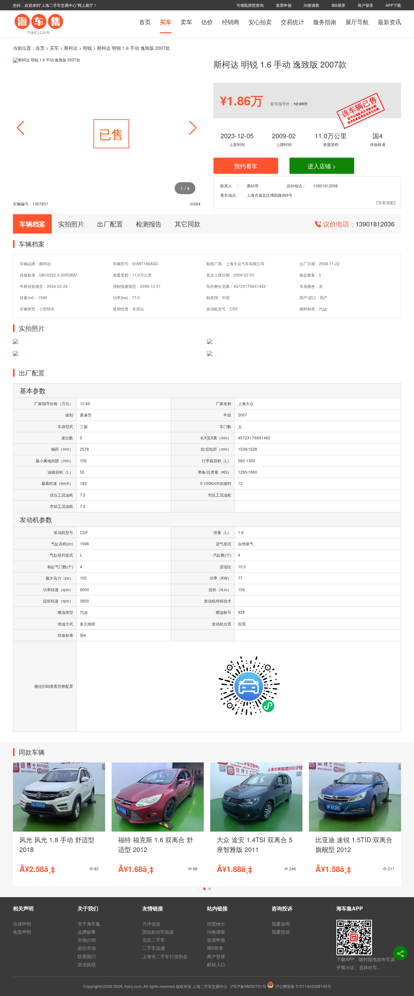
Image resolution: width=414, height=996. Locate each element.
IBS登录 (338, 5)
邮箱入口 (216, 964)
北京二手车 (153, 940)
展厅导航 (357, 21)
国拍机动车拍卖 (158, 931)
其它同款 (188, 223)
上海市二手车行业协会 (165, 956)
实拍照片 (71, 223)
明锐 (87, 48)
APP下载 (393, 5)
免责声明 (22, 931)
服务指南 (324, 21)
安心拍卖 (260, 21)
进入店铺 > (322, 166)
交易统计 (292, 21)
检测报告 (149, 223)
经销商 (230, 21)
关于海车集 (89, 923)
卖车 (186, 21)
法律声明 (22, 923)
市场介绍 (87, 940)
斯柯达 (71, 48)
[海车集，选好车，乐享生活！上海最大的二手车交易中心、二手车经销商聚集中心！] (39, 23)
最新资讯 (389, 21)
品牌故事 (87, 931)
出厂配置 (110, 223)
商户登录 (365, 5)
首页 (145, 21)
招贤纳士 (216, 923)
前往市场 (87, 948)
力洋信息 (151, 923)
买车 (165, 22)
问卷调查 (311, 5)
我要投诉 (281, 931)
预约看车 (245, 166)
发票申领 (283, 5)
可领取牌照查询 (250, 5)
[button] (193, 128)
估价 (207, 21)
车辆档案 (32, 223)
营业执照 (87, 964)
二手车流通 (153, 948)
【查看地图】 (386, 202)
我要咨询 (281, 923)
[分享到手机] (400, 953)
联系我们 (87, 956)
